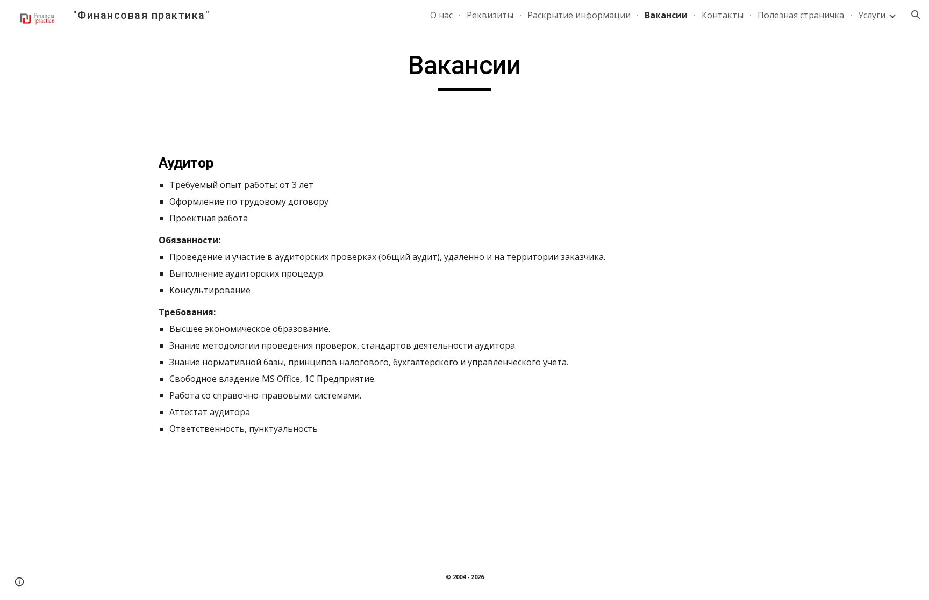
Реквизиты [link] (490, 15)
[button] (916, 15)
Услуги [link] (871, 15)
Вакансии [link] (666, 15)
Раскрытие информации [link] (579, 15)
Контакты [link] (723, 15)
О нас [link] (441, 15)
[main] (464, 70)
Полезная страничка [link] (801, 15)
